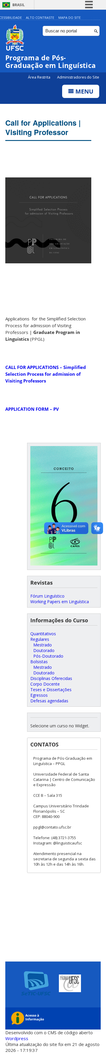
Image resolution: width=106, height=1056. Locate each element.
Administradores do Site (78, 77)
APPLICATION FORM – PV (32, 409)
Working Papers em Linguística (59, 601)
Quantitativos (43, 633)
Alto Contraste (40, 17)
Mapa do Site (69, 17)
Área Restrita (39, 77)
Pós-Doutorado (48, 656)
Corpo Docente (45, 684)
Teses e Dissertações (51, 689)
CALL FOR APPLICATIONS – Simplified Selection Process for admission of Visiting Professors (45, 374)
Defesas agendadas (49, 701)
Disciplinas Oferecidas (51, 678)
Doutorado (43, 650)
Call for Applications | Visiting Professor (43, 127)
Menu (83, 91)
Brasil (18, 4)
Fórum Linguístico (47, 596)
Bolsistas (39, 661)
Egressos (39, 695)
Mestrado (42, 645)
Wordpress (16, 1038)
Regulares (39, 639)
